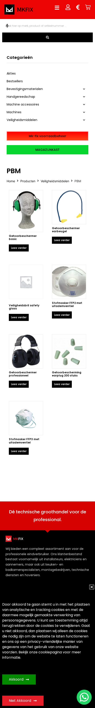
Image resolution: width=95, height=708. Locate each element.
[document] (47, 354)
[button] (91, 587)
